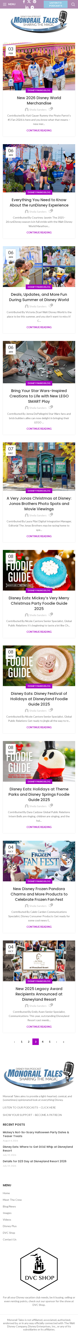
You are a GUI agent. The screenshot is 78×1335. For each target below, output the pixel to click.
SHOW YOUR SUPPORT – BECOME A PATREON (32, 1114)
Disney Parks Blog (39, 90)
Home (6, 1193)
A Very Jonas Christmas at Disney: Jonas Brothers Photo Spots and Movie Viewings (39, 504)
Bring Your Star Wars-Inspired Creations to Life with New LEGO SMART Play (39, 396)
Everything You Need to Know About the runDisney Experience (39, 202)
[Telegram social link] (32, 7)
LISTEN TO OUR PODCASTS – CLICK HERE (29, 1107)
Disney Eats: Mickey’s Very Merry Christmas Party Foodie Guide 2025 (39, 603)
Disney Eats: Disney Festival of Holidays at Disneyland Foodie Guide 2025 (39, 699)
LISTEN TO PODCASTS (55, 4)
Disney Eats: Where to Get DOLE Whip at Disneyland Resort (38, 1149)
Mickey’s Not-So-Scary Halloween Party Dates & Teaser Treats (36, 1134)
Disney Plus (10, 1226)
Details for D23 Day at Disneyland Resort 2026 (34, 1161)
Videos (7, 1219)
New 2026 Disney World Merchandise (39, 100)
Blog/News (9, 1206)
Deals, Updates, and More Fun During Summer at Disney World (39, 297)
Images (7, 1212)
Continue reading (39, 130)
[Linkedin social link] (27, 7)
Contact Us (9, 1239)
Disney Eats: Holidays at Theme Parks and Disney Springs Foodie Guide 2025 (39, 794)
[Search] (73, 4)
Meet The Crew (12, 1199)
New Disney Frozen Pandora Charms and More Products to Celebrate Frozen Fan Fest (39, 894)
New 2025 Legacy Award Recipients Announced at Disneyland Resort (39, 994)
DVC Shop (9, 1232)
